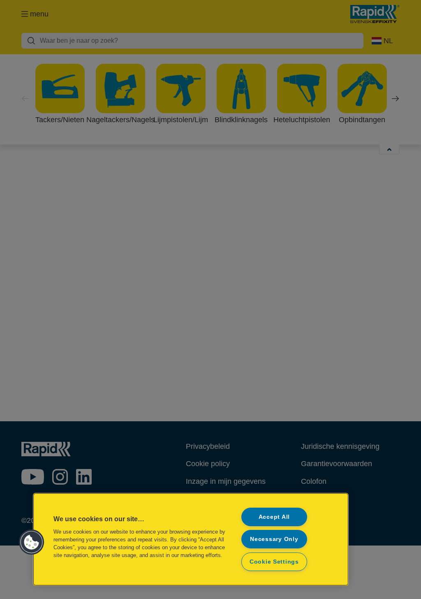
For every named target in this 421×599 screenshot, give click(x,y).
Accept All (274, 516)
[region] (191, 539)
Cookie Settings (274, 561)
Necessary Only (274, 539)
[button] (32, 542)
